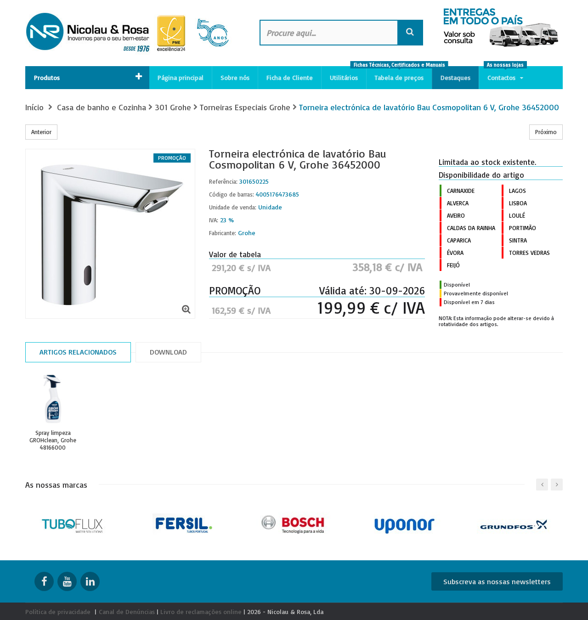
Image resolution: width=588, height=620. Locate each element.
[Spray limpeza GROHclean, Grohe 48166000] (52, 399)
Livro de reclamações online (201, 611)
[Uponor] (404, 523)
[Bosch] (294, 523)
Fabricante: (222, 233)
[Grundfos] (515, 523)
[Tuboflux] (74, 523)
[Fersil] (184, 523)
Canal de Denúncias (127, 611)
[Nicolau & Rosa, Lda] (133, 33)
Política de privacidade (57, 611)
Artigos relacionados (78, 351)
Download (168, 351)
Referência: (223, 181)
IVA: (213, 220)
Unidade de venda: (232, 207)
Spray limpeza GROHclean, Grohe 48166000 (52, 440)
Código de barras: (231, 194)
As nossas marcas (56, 484)
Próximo (546, 131)
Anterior (41, 131)
